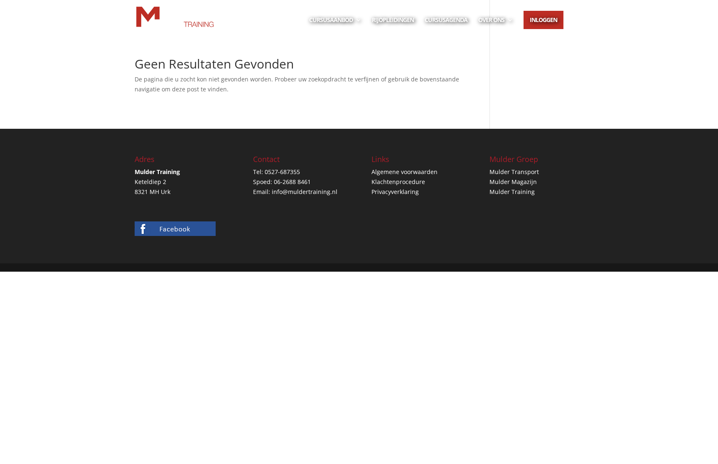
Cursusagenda (446, 20)
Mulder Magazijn (513, 182)
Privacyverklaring (395, 192)
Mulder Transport (514, 172)
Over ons (491, 20)
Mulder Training (512, 192)
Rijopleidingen (393, 20)
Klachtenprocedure (398, 182)
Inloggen (543, 20)
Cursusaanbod (331, 20)
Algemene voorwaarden (404, 172)
